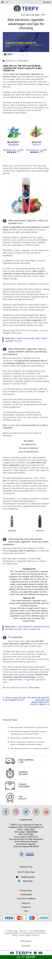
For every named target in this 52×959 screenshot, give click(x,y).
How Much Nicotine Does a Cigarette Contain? (30, 749)
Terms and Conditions (26, 899)
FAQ (26, 911)
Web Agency (26, 941)
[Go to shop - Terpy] (26, 953)
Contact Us (26, 907)
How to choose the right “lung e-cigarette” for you (14, 699)
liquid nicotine (15, 680)
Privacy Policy (26, 891)
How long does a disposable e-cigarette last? (29, 727)
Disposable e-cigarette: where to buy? (26, 738)
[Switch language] (5, 2)
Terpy (9, 564)
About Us (26, 903)
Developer (26, 946)
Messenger (28, 881)
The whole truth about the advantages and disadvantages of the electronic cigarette (38, 701)
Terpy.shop (33, 687)
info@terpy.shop (28, 877)
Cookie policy (26, 895)
